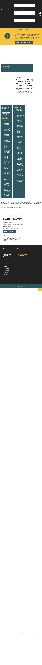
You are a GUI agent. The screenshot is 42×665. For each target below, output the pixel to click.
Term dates (6, 274)
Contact (5, 266)
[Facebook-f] (2, 280)
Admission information (7, 268)
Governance (6, 272)
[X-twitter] (3, 280)
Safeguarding (6, 270)
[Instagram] (28, 628)
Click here (7, 261)
